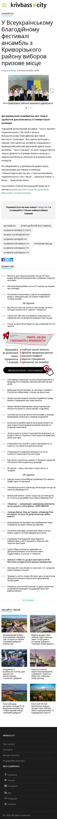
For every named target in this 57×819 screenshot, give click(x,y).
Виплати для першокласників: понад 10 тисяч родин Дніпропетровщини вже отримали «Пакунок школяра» (31, 278)
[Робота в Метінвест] (28, 353)
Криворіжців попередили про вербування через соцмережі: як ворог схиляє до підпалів (30, 523)
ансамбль (10, 225)
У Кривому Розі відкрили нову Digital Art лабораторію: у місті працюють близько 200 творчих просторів (27, 541)
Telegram (42, 207)
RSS (9, 792)
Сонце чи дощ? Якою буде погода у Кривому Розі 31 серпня (31, 325)
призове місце (43, 243)
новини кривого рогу (17, 230)
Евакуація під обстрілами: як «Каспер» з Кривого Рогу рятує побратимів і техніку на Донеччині (29, 391)
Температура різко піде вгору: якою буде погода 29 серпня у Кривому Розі (31, 488)
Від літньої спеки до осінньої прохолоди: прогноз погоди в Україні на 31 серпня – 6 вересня (30, 308)
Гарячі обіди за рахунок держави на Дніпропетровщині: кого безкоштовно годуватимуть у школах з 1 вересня (25, 551)
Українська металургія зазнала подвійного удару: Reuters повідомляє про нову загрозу (30, 399)
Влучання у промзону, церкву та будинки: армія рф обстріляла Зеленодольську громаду (31, 461)
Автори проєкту (11, 755)
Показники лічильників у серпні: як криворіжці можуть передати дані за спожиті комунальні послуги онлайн (28, 296)
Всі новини (28, 600)
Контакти (8, 749)
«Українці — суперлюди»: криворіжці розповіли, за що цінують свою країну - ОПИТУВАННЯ (31, 505)
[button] (52, 91)
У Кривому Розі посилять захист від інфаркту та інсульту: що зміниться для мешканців (29, 445)
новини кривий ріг (15, 239)
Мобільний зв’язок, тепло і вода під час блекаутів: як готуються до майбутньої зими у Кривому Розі (30, 497)
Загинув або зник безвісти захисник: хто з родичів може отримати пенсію (31, 569)
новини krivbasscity (16, 243)
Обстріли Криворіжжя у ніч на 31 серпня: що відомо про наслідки (31, 287)
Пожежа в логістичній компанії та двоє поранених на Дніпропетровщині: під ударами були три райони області (30, 588)
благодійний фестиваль (36, 225)
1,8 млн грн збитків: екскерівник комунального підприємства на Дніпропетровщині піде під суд (29, 317)
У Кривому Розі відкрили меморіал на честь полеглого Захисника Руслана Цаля (27, 453)
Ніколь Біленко (8, 70)
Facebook (12, 774)
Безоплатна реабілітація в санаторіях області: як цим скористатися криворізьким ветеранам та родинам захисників (30, 425)
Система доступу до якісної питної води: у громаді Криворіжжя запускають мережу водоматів (30, 416)
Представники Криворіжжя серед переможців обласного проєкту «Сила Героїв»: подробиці (28, 407)
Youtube (11, 804)
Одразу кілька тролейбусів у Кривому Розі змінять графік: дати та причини (30, 480)
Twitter (11, 780)
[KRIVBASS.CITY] (28, 5)
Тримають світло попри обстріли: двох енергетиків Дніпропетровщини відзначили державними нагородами (31, 578)
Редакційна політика (13, 760)
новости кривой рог (17, 234)
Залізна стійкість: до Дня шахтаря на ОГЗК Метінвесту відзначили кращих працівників (29, 561)
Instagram (12, 785)
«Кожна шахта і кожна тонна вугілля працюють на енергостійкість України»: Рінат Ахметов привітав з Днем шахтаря (31, 435)
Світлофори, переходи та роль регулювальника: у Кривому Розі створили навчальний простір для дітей (30, 382)
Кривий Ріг (7, 13)
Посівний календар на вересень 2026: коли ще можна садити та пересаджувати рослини (29, 532)
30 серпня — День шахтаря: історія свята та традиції (27, 469)
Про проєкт (9, 744)
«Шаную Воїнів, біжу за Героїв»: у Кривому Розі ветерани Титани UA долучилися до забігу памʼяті (30, 514)
